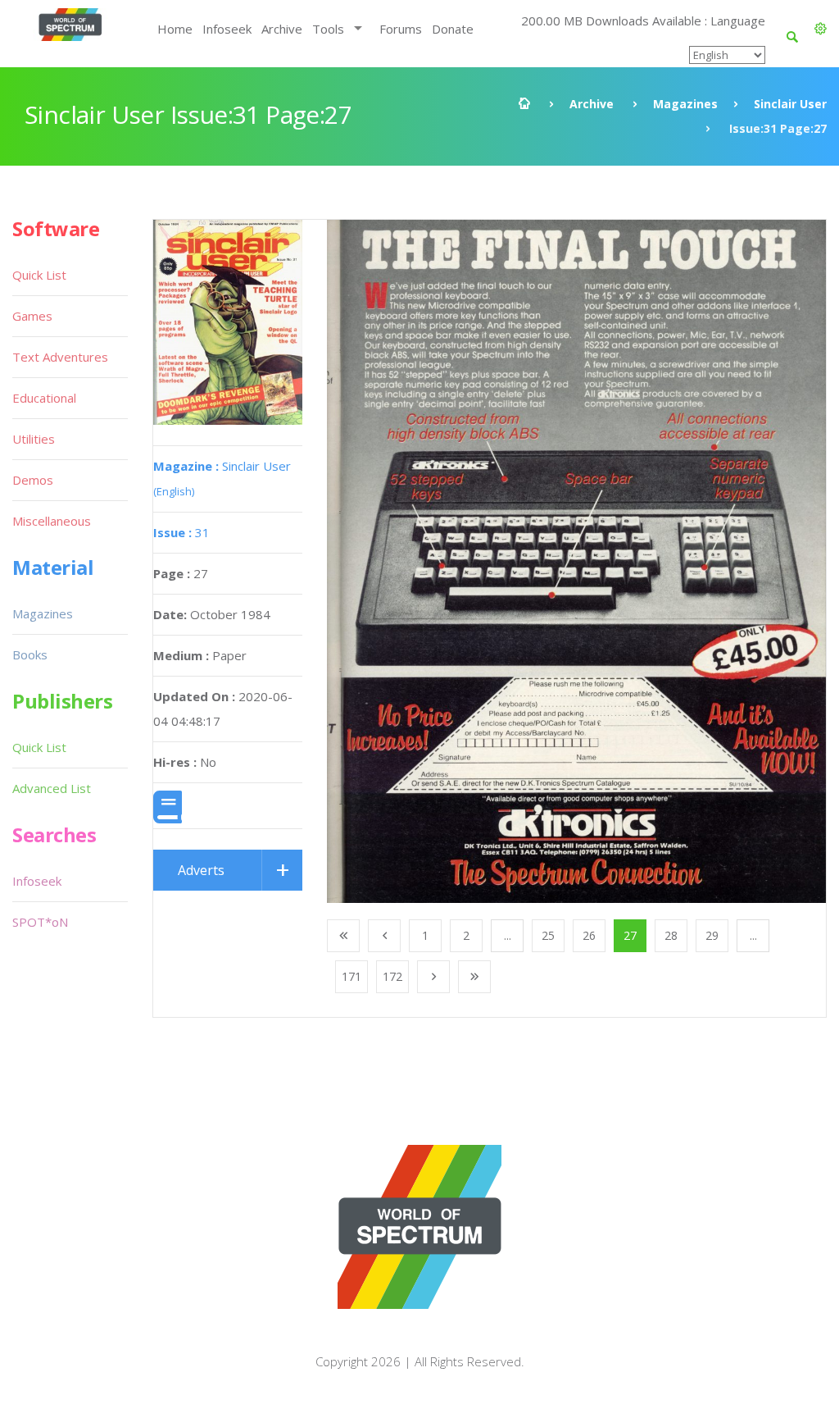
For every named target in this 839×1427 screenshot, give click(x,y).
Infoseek (227, 29)
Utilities (33, 439)
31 (181, 532)
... (507, 935)
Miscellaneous (51, 521)
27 (630, 935)
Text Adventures (60, 357)
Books (30, 654)
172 (392, 976)
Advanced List (51, 788)
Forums (400, 29)
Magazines (685, 104)
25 (548, 935)
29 (712, 935)
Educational (44, 398)
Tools (328, 29)
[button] (820, 29)
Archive (281, 29)
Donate (453, 29)
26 (589, 935)
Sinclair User (790, 104)
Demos (32, 480)
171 (351, 976)
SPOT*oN (40, 922)
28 (671, 935)
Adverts (201, 870)
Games (32, 316)
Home (175, 29)
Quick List (39, 275)
